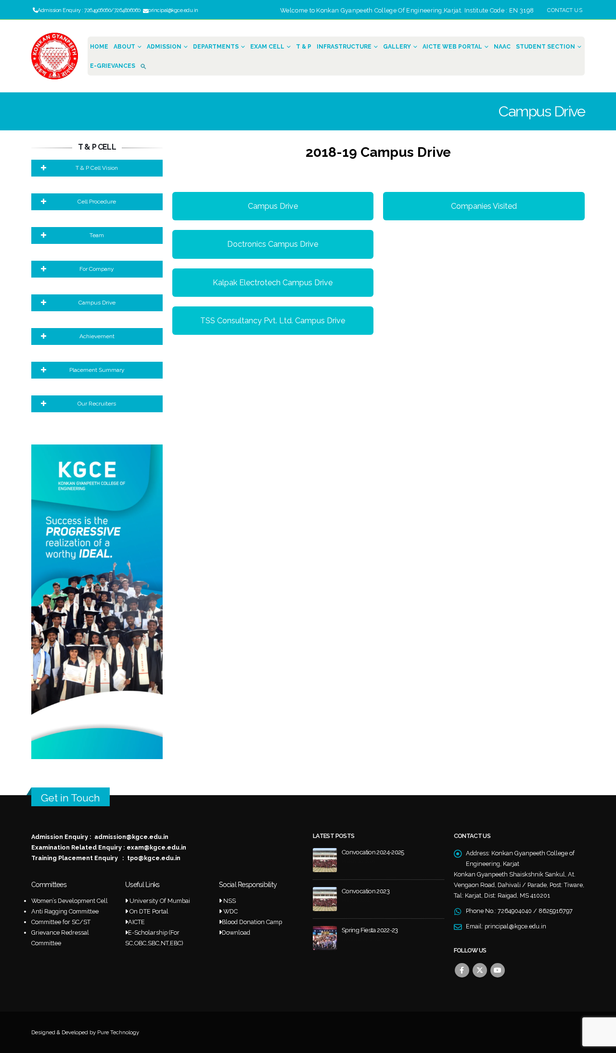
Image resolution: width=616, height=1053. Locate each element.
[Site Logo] (54, 56)
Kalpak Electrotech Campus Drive (273, 282)
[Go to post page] (325, 859)
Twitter (480, 970)
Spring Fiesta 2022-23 (370, 930)
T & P (303, 46)
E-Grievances (112, 66)
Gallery (397, 46)
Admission (164, 46)
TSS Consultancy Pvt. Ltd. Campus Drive (272, 320)
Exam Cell (267, 46)
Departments (216, 46)
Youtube (497, 970)
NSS (229, 900)
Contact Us (564, 10)
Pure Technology (118, 1032)
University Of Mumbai (159, 900)
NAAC (502, 46)
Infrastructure (344, 46)
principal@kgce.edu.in (515, 926)
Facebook (462, 970)
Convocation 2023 (365, 891)
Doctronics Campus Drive (272, 244)
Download (236, 932)
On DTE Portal (148, 911)
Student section (545, 46)
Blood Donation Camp (252, 922)
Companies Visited (484, 206)
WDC (230, 911)
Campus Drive (273, 206)
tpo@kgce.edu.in (153, 858)
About (124, 46)
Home (99, 46)
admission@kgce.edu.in (131, 836)
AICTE (136, 922)
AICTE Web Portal (452, 46)
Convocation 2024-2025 (373, 852)
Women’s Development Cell (69, 900)
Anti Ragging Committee (65, 911)
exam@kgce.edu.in (156, 847)
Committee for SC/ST (60, 922)
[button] (145, 66)
